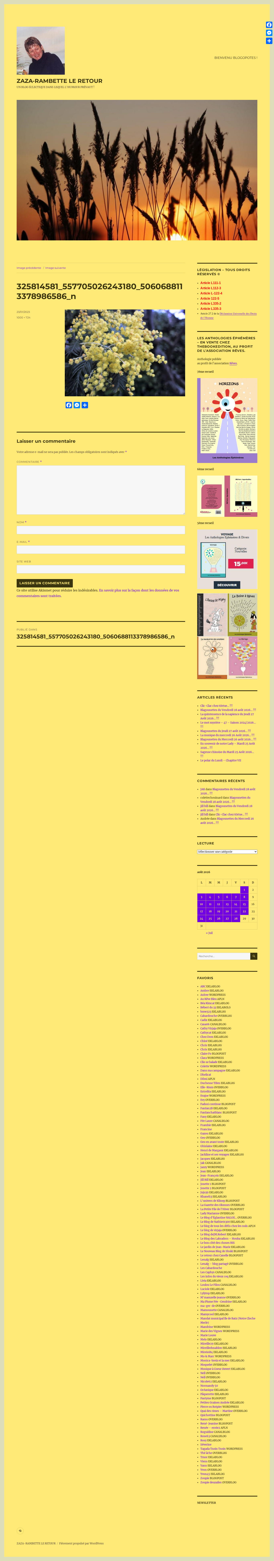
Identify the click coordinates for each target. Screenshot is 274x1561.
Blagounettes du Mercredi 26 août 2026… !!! (228, 739)
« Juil (209, 933)
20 (227, 911)
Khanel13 (206, 1196)
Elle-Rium (206, 1087)
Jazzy (203, 1167)
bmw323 (205, 1011)
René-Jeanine (209, 1423)
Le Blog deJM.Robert (213, 1234)
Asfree (204, 995)
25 (210, 918)
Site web (24, 561)
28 (235, 918)
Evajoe (204, 1095)
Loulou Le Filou (210, 1285)
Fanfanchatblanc (211, 1112)
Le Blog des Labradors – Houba (220, 1238)
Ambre (204, 990)
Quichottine (207, 1415)
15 (244, 904)
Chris (203, 1045)
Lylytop (205, 1293)
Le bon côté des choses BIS (217, 1243)
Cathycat (205, 1032)
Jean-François (209, 1175)
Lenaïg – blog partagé (214, 1264)
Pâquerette (207, 1394)
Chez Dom (206, 1037)
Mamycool (207, 1314)
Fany (203, 1116)
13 (227, 904)
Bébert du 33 (208, 1007)
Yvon (203, 1470)
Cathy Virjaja (208, 1028)
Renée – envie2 (210, 1427)
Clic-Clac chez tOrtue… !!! (216, 706)
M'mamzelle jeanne (213, 1297)
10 (201, 904)
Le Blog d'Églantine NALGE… (218, 1217)
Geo (202, 1137)
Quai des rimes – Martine (216, 1411)
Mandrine (206, 1327)
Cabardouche (208, 1016)
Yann (203, 1465)
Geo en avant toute (212, 1142)
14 (235, 904)
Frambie (205, 1125)
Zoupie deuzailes (211, 1482)
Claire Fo (205, 1053)
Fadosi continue (210, 1104)
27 (227, 918)
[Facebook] (269, 25)
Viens (204, 1461)
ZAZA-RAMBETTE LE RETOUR (59, 80)
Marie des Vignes (211, 1331)
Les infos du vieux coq (214, 1276)
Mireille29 (207, 1343)
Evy (202, 1100)
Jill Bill (204, 1180)
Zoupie (204, 1478)
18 (210, 911)
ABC (203, 986)
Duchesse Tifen (210, 1083)
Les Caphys (207, 1272)
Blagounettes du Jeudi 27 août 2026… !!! (225, 731)
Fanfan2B (206, 1108)
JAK (202, 789)
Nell (202, 1373)
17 (201, 911)
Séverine (205, 1444)
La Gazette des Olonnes (215, 1205)
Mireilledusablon (211, 1348)
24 (201, 918)
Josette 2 (205, 1188)
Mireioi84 (206, 1352)
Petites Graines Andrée (214, 1402)
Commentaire (29, 462)
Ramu (204, 1419)
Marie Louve (208, 1335)
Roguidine (206, 1432)
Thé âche (206, 1453)
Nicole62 (206, 1381)
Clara (203, 1058)
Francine (206, 1129)
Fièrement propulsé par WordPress (81, 1543)
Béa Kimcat (207, 1003)
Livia (203, 1280)
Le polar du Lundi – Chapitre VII (220, 760)
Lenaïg (204, 1259)
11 (210, 904)
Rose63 (205, 1436)
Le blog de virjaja (211, 1230)
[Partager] (269, 41)
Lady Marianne (209, 1213)
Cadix (203, 1020)
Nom (22, 522)
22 (244, 911)
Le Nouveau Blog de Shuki (216, 1251)
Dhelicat (205, 1074)
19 (218, 911)
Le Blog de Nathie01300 (215, 1222)
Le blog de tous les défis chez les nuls (224, 1226)
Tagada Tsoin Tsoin (213, 1449)
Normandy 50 (209, 1385)
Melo (203, 1339)
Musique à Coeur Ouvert (215, 1369)
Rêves (233, 363)
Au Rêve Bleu (208, 999)
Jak (202, 1163)
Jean (203, 1171)
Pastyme (205, 1398)
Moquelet (206, 1364)
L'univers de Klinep (212, 1201)
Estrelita (205, 1091)
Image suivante (55, 267)
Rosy (203, 1440)
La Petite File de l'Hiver (214, 1209)
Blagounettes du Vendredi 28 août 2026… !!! (228, 710)
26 (218, 918)
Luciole (205, 1289)
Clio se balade (208, 1062)
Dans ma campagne (212, 1070)
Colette (204, 1066)
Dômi (203, 1079)
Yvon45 (205, 1474)
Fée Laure (206, 1121)
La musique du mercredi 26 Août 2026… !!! (227, 735)
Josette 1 (205, 1184)
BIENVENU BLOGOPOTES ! (235, 58)
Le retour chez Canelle (214, 1255)
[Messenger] (269, 33)
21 (235, 911)
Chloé (204, 1041)
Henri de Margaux (211, 1150)
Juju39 (204, 1192)
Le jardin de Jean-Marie (215, 1247)
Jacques (205, 1158)
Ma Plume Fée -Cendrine (216, 1301)
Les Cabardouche (211, 1268)
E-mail (23, 542)
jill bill (204, 806)
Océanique (207, 1390)
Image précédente (29, 267)
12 (218, 904)
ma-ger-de (207, 1306)
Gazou (204, 1133)
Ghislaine (206, 1146)
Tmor (204, 1457)
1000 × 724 (23, 317)
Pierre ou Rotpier (211, 1406)
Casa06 (205, 1024)
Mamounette (208, 1310)
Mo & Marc (207, 1356)
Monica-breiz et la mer (215, 1360)
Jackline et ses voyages (214, 1154)
